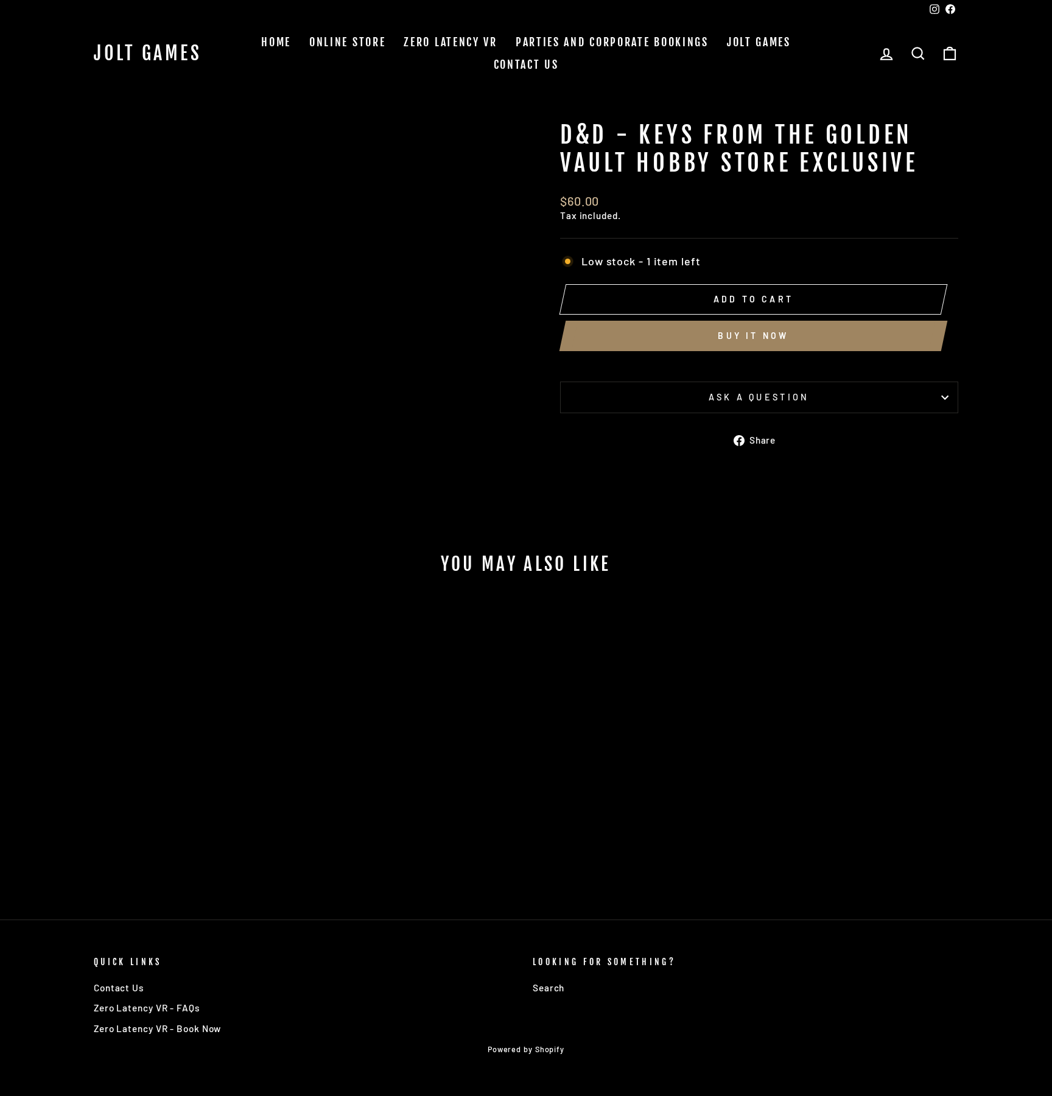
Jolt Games (148, 54)
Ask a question (759, 397)
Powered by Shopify (526, 1049)
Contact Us (526, 64)
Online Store (347, 42)
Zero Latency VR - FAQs (147, 1007)
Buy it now (753, 335)
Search (548, 987)
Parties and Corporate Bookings (612, 42)
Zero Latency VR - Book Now (157, 1028)
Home (276, 42)
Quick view (197, 796)
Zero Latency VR (450, 42)
